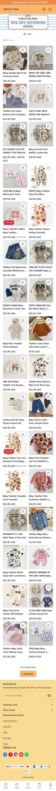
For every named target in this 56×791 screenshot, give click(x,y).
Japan (5, 743)
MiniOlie (31, 777)
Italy (5, 732)
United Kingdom (10, 720)
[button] (50, 9)
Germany (7, 738)
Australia (7, 726)
